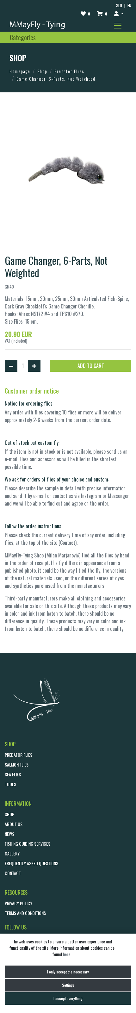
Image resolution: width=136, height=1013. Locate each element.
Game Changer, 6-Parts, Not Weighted (56, 79)
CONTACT (13, 873)
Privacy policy (18, 903)
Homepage (19, 71)
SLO (119, 6)
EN (129, 6)
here (66, 954)
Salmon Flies (16, 764)
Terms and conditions (25, 913)
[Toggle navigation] (117, 26)
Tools (10, 784)
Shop (42, 71)
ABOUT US (13, 824)
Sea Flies (13, 774)
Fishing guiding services (27, 843)
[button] (119, 13)
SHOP (9, 814)
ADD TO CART (90, 366)
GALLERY (12, 853)
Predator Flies (69, 71)
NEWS (9, 833)
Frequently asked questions (31, 863)
